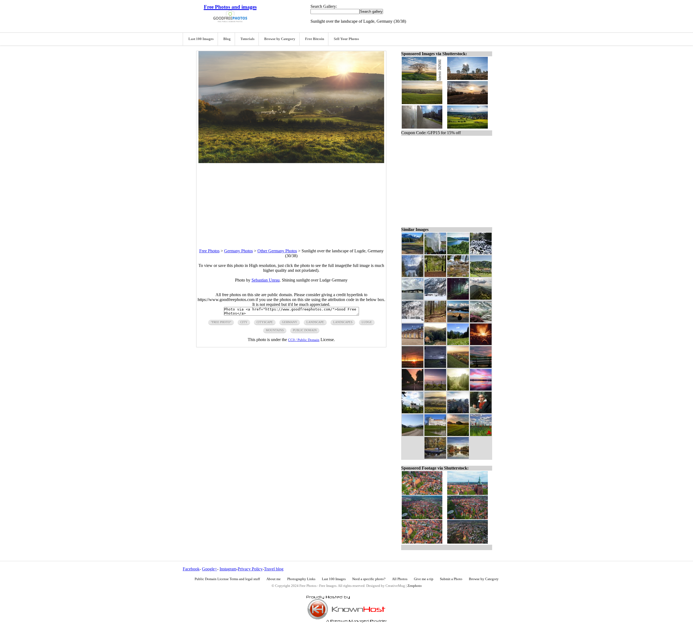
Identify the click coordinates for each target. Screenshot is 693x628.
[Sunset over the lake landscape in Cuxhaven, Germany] (481, 389)
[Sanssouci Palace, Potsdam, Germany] (412, 343)
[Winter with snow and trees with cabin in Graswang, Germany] (412, 321)
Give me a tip (423, 579)
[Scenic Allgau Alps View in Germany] (412, 434)
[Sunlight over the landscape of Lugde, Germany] (435, 411)
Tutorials (247, 39)
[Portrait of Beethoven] (481, 411)
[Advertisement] (291, 201)
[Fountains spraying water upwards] (435, 252)
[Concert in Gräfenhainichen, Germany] (481, 343)
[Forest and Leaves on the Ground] (435, 275)
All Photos (399, 579)
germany (289, 322)
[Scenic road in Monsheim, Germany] (412, 389)
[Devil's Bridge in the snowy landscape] (481, 252)
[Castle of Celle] (435, 434)
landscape (315, 322)
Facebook (191, 569)
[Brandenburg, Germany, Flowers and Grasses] (481, 434)
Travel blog (273, 569)
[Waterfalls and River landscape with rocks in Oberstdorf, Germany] (458, 275)
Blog (227, 39)
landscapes (342, 322)
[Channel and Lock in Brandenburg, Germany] (458, 457)
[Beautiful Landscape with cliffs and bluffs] (458, 411)
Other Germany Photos (277, 251)
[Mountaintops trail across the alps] (481, 298)
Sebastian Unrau (265, 280)
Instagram (228, 569)
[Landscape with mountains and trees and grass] (458, 343)
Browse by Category (279, 39)
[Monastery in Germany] (481, 275)
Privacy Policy (250, 569)
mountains (275, 330)
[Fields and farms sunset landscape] (458, 434)
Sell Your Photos (346, 39)
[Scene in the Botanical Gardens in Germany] (435, 457)
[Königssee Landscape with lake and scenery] (412, 275)
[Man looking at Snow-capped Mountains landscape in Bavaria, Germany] (458, 321)
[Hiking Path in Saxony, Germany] (435, 321)
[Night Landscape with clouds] (435, 366)
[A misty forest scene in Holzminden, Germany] (458, 389)
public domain (305, 330)
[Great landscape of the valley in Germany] (458, 366)
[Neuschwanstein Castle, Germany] (412, 411)
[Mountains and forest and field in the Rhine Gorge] (412, 252)
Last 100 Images (201, 39)
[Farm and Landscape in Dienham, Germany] (435, 389)
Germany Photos (238, 251)
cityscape (265, 322)
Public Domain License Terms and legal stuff (227, 579)
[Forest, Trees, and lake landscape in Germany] (458, 252)
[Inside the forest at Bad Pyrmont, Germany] (458, 298)
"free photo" (221, 322)
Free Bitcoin (314, 39)
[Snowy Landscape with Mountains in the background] (435, 298)
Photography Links (301, 579)
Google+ (209, 569)
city (243, 322)
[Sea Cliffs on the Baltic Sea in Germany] (412, 298)
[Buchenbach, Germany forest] (435, 343)
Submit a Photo (451, 579)
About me (273, 579)
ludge (367, 322)
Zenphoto (414, 586)
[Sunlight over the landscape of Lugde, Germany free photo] (291, 161)
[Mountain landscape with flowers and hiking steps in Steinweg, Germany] (481, 321)
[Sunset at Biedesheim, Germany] (412, 366)
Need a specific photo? (368, 579)
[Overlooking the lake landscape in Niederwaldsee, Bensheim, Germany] (481, 366)
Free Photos (209, 251)
